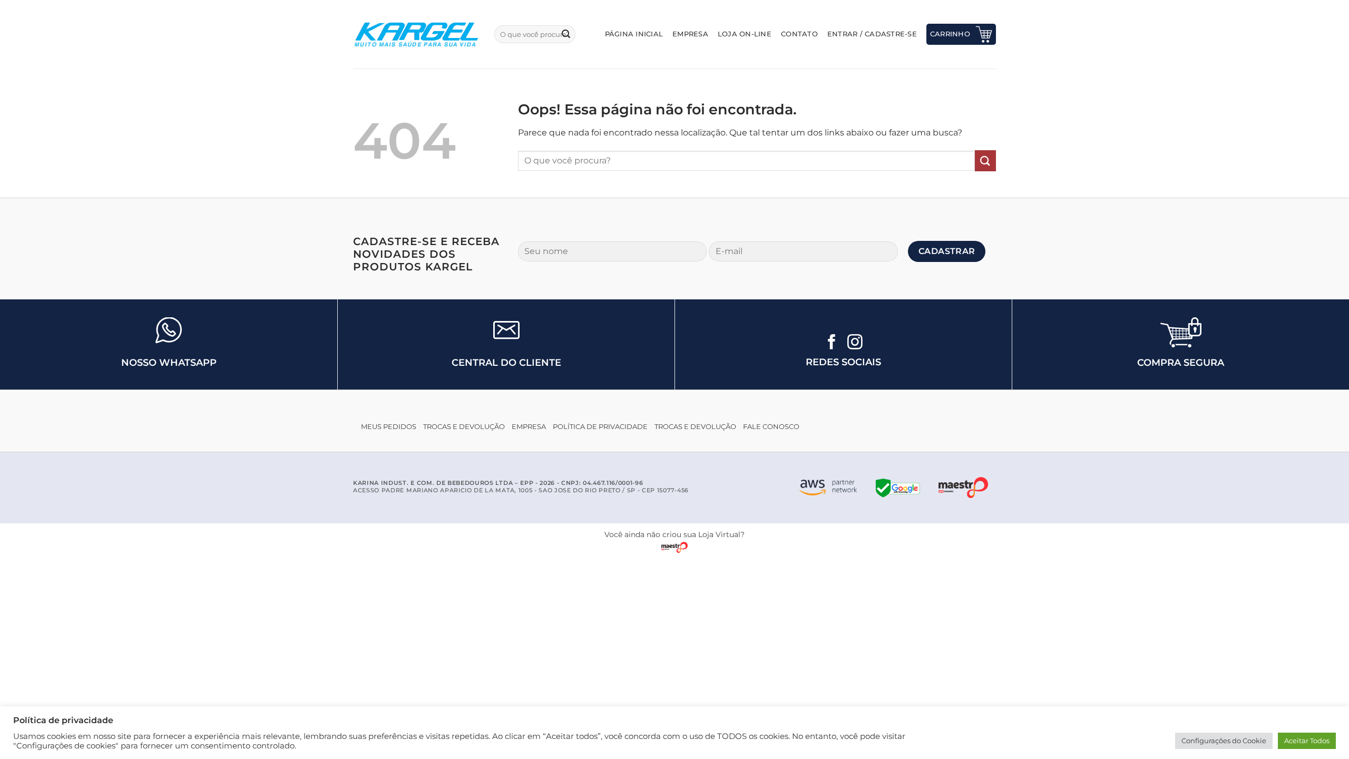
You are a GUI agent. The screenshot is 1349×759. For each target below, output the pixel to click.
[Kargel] (415, 34)
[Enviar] (566, 34)
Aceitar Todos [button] (1307, 740)
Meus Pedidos (388, 427)
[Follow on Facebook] (831, 343)
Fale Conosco (771, 427)
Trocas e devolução (464, 427)
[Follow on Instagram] (855, 343)
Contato (799, 34)
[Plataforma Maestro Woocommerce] (963, 487)
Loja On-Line (744, 34)
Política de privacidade (600, 427)
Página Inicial (634, 34)
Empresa (690, 34)
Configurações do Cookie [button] (1223, 740)
